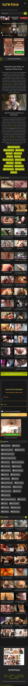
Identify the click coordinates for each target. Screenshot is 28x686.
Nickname (5, 397)
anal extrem (18, 153)
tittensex (14, 172)
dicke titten (10, 162)
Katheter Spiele (17, 466)
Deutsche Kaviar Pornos (8, 453)
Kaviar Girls (5, 474)
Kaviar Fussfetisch (18, 470)
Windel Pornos (16, 511)
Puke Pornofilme (15, 503)
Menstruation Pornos (7, 482)
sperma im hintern (9, 169)
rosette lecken (20, 165)
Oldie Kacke (17, 491)
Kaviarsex (16, 478)
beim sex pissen (20, 159)
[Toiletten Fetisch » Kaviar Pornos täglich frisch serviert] (11, 5)
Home (5, 675)
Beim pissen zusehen (14, 146)
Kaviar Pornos (6, 478)
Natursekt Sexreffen (19, 676)
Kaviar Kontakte (16, 474)
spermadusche (20, 169)
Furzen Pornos (6, 466)
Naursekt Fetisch (10, 83)
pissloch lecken (9, 165)
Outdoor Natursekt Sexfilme (9, 499)
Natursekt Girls (18, 486)
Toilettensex (5, 511)
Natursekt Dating (6, 486)
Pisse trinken (20, 150)
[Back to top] (23, 682)
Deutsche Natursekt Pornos (9, 458)
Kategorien (12, 675)
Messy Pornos (20, 482)
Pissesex (10, 153)
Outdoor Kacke (6, 495)
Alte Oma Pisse (6, 445)
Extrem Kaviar (6, 462)
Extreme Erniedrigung (18, 462)
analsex (10, 156)
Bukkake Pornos (20, 449)
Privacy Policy (3, 685)
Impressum (9, 685)
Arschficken (16, 445)
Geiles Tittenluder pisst (12, 137)
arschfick (18, 156)
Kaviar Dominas (6, 470)
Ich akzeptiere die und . (11, 411)
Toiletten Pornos (16, 507)
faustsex (19, 162)
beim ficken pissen (9, 159)
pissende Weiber (13, 125)
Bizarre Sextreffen (14, 678)
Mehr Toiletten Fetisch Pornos (14, 373)
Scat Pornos (5, 507)
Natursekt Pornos (9, 150)
